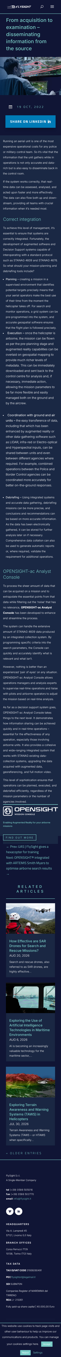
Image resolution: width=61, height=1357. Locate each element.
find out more (20, 837)
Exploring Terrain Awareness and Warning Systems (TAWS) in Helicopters (28, 1112)
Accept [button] (46, 1344)
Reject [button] (25, 1352)
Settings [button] (38, 1352)
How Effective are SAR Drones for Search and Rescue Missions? (27, 946)
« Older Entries (24, 1153)
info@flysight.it (22, 1198)
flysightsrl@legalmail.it (23, 1277)
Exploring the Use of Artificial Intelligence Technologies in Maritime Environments (29, 1028)
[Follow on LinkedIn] (18, 1211)
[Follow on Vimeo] (10, 1211)
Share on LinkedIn (28, 121)
